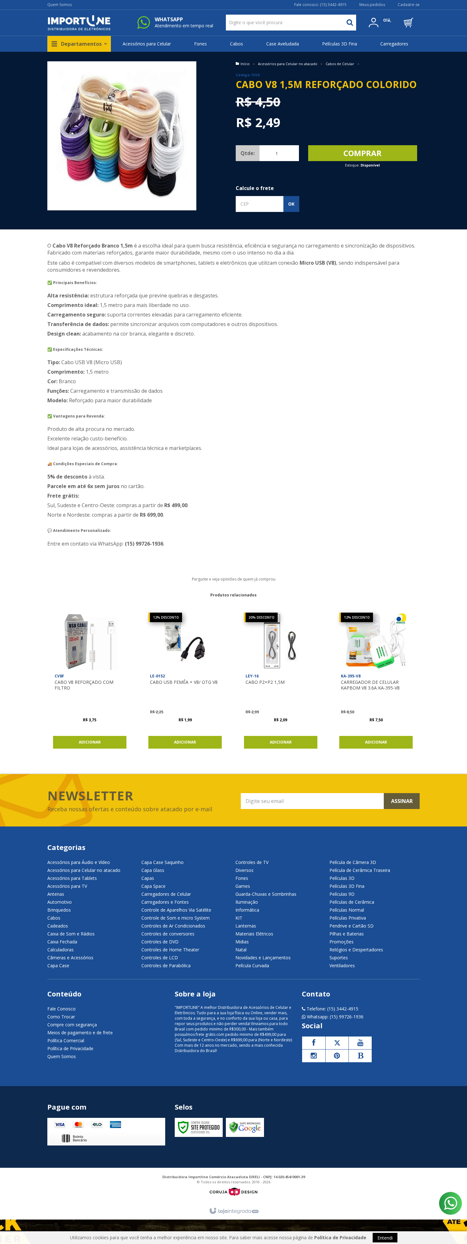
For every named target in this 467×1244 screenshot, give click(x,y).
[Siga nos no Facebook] (313, 1043)
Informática (247, 910)
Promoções (341, 942)
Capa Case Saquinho (162, 862)
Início (245, 63)
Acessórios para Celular (147, 44)
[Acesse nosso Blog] (360, 1056)
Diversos (244, 870)
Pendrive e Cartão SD (351, 926)
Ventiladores (342, 965)
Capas (147, 878)
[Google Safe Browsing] (245, 1127)
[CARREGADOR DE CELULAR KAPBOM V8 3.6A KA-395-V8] (376, 682)
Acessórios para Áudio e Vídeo (78, 862)
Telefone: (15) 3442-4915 (331, 1009)
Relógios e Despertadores (356, 950)
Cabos (236, 44)
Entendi (385, 1238)
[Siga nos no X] (337, 1043)
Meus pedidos (372, 4)
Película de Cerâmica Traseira (359, 870)
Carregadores (394, 44)
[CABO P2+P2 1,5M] (281, 682)
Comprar (362, 153)
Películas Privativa (347, 918)
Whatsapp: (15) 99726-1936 (334, 1017)
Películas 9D (342, 894)
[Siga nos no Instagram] (313, 1056)
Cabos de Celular (340, 63)
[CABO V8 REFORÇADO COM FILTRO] (90, 682)
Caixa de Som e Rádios (71, 934)
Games (242, 886)
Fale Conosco (61, 1009)
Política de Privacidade (70, 1048)
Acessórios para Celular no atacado (287, 63)
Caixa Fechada (62, 942)
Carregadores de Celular (166, 894)
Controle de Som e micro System (175, 918)
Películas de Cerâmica (351, 902)
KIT (238, 918)
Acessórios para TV (67, 886)
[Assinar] (402, 801)
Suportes (338, 958)
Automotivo (59, 902)
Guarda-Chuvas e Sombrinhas (265, 894)
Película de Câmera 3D (352, 862)
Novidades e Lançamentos (263, 958)
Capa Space (153, 886)
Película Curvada (252, 965)
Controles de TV (251, 862)
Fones (200, 44)
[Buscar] (349, 23)
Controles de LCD (159, 958)
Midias (242, 942)
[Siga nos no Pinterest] (337, 1056)
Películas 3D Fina (339, 44)
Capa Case (58, 965)
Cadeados (57, 926)
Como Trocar (61, 1017)
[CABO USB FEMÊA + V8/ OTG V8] (185, 682)
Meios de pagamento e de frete (80, 1033)
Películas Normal (346, 910)
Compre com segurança (72, 1025)
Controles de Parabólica (166, 965)
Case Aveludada (282, 44)
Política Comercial (65, 1040)
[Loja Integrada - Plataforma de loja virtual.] (233, 1211)
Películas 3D (342, 878)
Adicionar (90, 742)
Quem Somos (59, 4)
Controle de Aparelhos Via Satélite (176, 910)
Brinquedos (59, 910)
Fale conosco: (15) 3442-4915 (320, 4)
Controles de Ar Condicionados (173, 926)
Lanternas (245, 926)
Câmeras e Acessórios (70, 958)
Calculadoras (60, 950)
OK (291, 204)
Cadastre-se (409, 4)
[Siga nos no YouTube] (360, 1043)
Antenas (55, 894)
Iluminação (246, 902)
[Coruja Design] (233, 1192)
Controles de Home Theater (170, 950)
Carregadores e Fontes (165, 902)
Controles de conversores (167, 934)
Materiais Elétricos (254, 934)
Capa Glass (152, 870)
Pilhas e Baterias (346, 934)
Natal (241, 950)
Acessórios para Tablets (72, 878)
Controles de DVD (160, 942)
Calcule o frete (255, 188)
